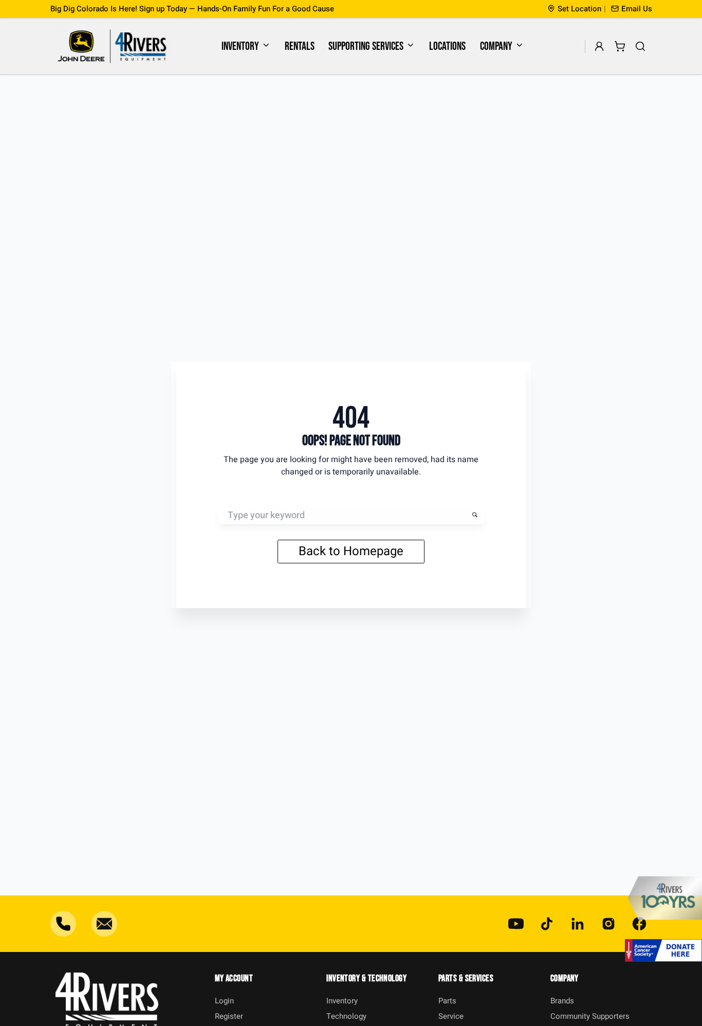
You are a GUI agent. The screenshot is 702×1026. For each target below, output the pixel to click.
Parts (447, 1000)
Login (224, 1000)
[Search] (640, 46)
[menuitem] (246, 46)
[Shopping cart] (620, 46)
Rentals (300, 46)
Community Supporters (590, 1016)
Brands (562, 1000)
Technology (346, 1016)
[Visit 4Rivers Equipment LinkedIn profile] (577, 924)
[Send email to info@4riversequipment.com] (104, 924)
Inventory (240, 46)
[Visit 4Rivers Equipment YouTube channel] (516, 924)
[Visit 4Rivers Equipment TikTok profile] (547, 924)
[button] (631, 9)
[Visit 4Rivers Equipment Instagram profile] (608, 924)
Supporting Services (365, 46)
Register (229, 1016)
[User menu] (599, 46)
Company (496, 46)
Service (451, 1016)
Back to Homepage (351, 551)
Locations (447, 46)
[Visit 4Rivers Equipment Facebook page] (639, 924)
